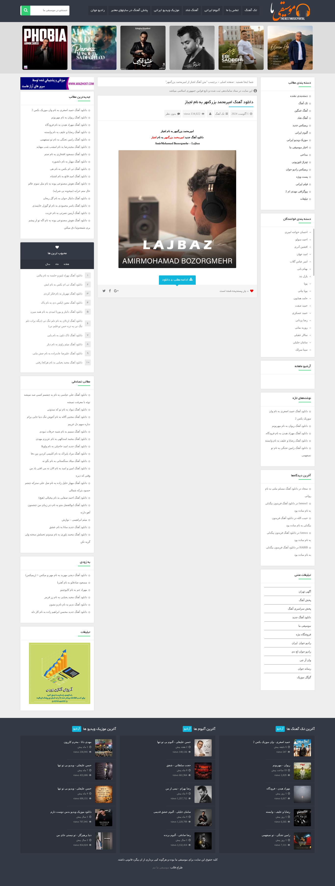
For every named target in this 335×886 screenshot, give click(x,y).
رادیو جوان (98, 10)
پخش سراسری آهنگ (299, 608)
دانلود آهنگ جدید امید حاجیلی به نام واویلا (64, 446)
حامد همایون (301, 298)
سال (47, 264)
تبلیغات (304, 198)
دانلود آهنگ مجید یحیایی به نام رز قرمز (65, 597)
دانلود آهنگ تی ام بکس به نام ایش (63, 284)
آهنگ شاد (191, 10)
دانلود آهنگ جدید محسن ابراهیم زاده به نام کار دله (59, 611)
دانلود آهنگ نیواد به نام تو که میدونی (67, 409)
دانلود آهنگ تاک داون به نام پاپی (64, 335)
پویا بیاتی (303, 290)
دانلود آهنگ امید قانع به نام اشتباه (68, 176)
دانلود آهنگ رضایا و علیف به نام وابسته (286, 440)
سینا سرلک (302, 349)
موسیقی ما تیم (161, 867)
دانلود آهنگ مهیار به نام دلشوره (69, 161)
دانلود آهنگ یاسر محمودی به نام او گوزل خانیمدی (59, 205)
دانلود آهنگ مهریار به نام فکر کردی (63, 293)
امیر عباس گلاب (299, 261)
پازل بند (303, 276)
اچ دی (295, 651)
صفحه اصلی (227, 81)
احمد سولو (302, 239)
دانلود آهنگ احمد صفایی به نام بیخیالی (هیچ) (63, 497)
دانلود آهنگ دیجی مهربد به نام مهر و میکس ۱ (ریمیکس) (56, 575)
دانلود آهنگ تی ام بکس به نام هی (68, 168)
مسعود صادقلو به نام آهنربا (72, 582)
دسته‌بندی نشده (299, 95)
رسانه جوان (304, 668)
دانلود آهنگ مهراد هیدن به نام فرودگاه (287, 433)
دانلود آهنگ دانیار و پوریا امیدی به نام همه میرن (56, 311)
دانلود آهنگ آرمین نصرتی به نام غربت (66, 212)
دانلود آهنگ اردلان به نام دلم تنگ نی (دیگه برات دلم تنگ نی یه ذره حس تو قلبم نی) (54, 323)
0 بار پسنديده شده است (234, 291)
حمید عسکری (300, 312)
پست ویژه (302, 176)
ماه (57, 264)
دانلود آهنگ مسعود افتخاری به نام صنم (65, 154)
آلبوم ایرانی (212, 10)
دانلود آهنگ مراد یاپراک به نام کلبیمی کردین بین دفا (59, 453)
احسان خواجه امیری (296, 232)
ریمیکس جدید (300, 125)
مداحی (304, 154)
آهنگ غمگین (301, 110)
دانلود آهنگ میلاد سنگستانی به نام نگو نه (64, 460)
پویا (306, 283)
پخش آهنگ (305, 600)
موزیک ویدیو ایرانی (166, 10)
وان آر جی (305, 660)
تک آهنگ (251, 10)
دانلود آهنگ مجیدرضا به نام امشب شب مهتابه (62, 146)
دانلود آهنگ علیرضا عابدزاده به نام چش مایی (57, 353)
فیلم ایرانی (302, 184)
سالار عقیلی (301, 334)
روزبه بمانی (301, 327)
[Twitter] (104, 291)
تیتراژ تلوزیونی (300, 161)
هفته (66, 264)
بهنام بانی (302, 268)
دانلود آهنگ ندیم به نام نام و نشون (68, 604)
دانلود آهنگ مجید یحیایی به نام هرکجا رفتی (59, 362)
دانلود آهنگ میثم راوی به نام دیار (64, 344)
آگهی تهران (305, 591)
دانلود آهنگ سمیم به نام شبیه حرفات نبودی (63, 431)
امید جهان (302, 254)
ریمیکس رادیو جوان (297, 169)
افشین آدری (301, 246)
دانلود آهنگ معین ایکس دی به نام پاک (61, 302)
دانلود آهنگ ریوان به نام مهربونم (290, 425)
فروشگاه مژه (303, 634)
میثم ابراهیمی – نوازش (74, 519)
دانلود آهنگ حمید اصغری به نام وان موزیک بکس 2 (59, 110)
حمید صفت (301, 305)
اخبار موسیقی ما (298, 147)
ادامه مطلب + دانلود (175, 280)
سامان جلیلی (300, 342)
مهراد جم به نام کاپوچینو (73, 589)
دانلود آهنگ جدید (301, 617)
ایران (294, 642)
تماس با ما (232, 10)
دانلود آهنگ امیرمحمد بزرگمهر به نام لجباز (219, 102)
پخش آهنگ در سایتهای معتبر (129, 10)
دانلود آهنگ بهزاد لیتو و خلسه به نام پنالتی (59, 275)
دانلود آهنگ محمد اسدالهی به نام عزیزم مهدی (61, 438)
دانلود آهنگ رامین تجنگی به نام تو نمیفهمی (63, 139)
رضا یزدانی (302, 320)
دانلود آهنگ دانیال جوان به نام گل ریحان (65, 198)
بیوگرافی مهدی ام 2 (296, 191)
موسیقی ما (304, 625)
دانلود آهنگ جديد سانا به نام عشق (68, 527)
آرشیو (280, 728)
